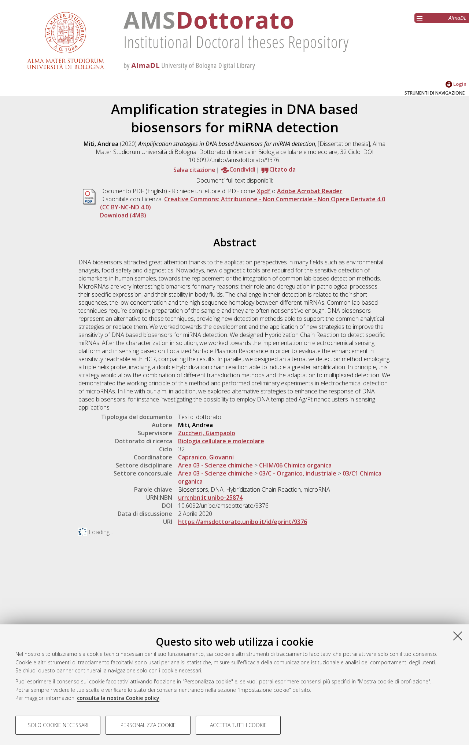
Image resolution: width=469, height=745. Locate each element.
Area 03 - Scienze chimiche (215, 465)
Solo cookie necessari (58, 725)
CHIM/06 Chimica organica (295, 465)
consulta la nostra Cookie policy (118, 697)
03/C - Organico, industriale (297, 473)
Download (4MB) (123, 215)
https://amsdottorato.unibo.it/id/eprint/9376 (242, 522)
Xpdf (263, 191)
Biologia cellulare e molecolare (221, 441)
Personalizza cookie (148, 725)
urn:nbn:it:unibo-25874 (210, 497)
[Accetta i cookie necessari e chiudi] (458, 636)
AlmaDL (457, 17)
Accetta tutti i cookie (238, 725)
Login (459, 84)
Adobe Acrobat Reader (309, 191)
